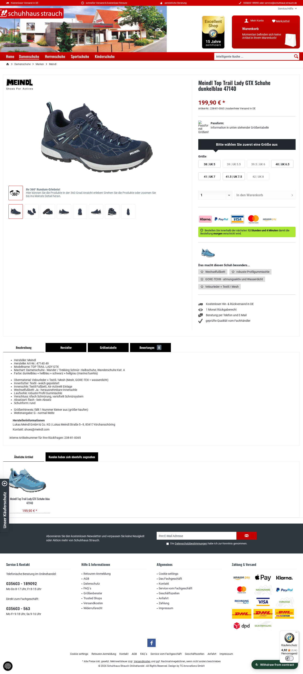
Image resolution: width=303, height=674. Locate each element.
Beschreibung (24, 347)
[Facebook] (151, 643)
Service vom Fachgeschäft (175, 588)
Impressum (166, 608)
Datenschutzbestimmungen (191, 543)
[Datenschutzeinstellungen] (8, 666)
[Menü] (296, 633)
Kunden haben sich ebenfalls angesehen (72, 457)
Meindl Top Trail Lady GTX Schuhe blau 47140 (30, 501)
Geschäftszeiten (169, 593)
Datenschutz (91, 583)
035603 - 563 (18, 608)
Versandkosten (93, 603)
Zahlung (164, 603)
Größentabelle (108, 347)
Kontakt (164, 583)
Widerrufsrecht (92, 608)
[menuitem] (286, 8)
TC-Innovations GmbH (192, 666)
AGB (86, 578)
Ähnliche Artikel (23, 457)
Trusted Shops (92, 598)
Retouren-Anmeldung (97, 573)
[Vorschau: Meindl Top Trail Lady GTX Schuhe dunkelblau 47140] (15, 211)
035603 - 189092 (21, 583)
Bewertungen (150, 347)
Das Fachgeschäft (170, 578)
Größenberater (92, 593)
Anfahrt (164, 598)
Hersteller (66, 347)
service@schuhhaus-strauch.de (281, 3)
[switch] (289, 658)
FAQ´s (87, 588)
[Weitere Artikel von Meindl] (19, 84)
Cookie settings (168, 573)
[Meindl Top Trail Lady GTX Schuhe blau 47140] (29, 480)
